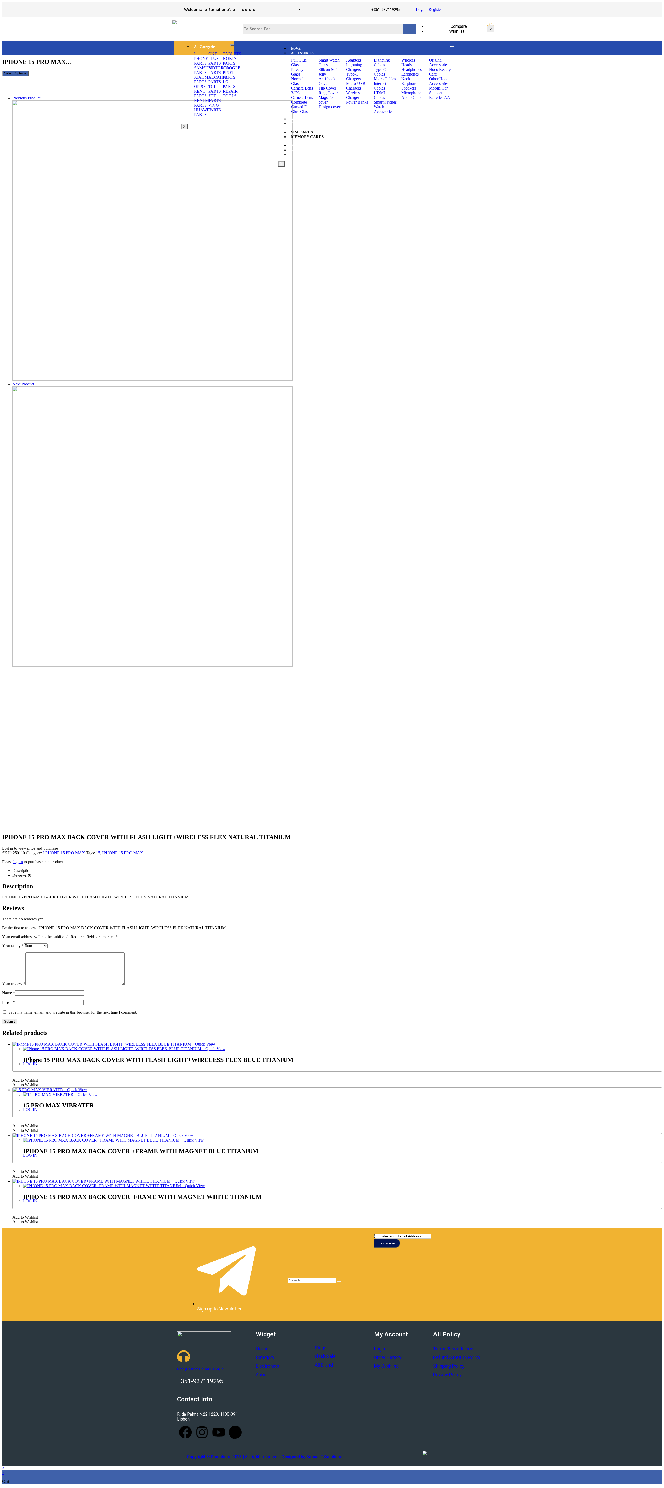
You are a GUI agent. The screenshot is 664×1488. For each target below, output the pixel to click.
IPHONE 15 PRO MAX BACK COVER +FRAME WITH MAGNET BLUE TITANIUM (140, 1151)
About (262, 1374)
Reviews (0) (22, 875)
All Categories (205, 47)
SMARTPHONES (303, 119)
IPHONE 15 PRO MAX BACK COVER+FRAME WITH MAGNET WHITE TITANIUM (142, 1196)
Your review (13, 983)
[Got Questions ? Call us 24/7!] (183, 1355)
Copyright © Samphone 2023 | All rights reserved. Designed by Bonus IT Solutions (264, 1456)
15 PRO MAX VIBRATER (58, 1105)
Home (262, 1349)
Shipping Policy (449, 1366)
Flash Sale (325, 1356)
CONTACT (299, 155)
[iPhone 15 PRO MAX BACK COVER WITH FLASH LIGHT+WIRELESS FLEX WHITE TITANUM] (152, 665)
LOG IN (30, 1064)
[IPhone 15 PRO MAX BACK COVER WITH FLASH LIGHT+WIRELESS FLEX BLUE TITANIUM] (152, 379)
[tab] (337, 870)
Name (8, 993)
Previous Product (26, 98)
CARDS (296, 124)
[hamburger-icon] (232, 45)
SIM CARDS (302, 132)
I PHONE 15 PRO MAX (64, 853)
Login (421, 9)
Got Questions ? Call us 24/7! (200, 1369)
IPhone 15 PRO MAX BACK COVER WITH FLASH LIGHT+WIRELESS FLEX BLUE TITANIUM (158, 1059)
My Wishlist (386, 1366)
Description (21, 870)
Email (8, 1002)
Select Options (15, 73)
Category (265, 1357)
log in (18, 861)
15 (98, 853)
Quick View (204, 1044)
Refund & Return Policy (456, 1357)
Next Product (23, 384)
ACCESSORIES (302, 53)
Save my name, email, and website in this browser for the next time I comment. (72, 1012)
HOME (296, 48)
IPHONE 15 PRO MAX (122, 853)
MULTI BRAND (302, 150)
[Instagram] (202, 1432)
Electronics (267, 1366)
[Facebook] (185, 1432)
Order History (388, 1357)
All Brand (324, 1365)
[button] (25, 1080)
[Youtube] (218, 1432)
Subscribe (387, 1243)
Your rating (13, 945)
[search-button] (339, 1281)
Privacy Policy (447, 1374)
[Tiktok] (235, 1432)
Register (435, 9)
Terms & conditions (453, 1349)
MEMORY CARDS (307, 137)
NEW (295, 145)
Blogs (321, 1347)
